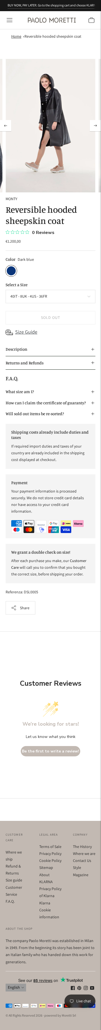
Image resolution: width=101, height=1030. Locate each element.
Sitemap (46, 867)
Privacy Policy (50, 853)
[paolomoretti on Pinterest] (79, 988)
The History (82, 846)
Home (16, 36)
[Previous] (5, 125)
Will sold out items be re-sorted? (35, 413)
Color (10, 259)
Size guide (14, 880)
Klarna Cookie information (49, 909)
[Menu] (9, 20)
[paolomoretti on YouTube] (92, 988)
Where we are (84, 853)
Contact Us (82, 860)
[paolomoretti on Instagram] (86, 988)
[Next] (95, 125)
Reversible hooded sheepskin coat (52, 36)
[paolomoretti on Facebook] (73, 988)
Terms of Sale (50, 846)
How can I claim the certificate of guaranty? (46, 402)
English (14, 987)
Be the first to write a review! (50, 751)
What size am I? (20, 391)
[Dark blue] (11, 270)
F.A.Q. (10, 901)
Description (16, 349)
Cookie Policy (50, 860)
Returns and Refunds (24, 362)
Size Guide (26, 332)
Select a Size (16, 284)
